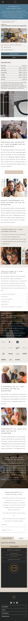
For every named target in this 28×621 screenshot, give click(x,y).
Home (2, 20)
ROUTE (14, 57)
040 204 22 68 (7, 47)
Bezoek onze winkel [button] (14, 172)
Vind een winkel (7, 20)
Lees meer (14, 107)
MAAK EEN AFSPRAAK (14, 54)
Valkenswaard (14, 20)
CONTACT (21, 538)
